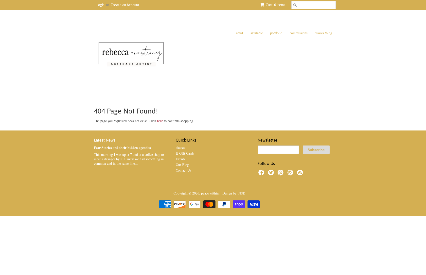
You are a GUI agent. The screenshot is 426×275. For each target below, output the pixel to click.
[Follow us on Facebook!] (262, 174)
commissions (298, 33)
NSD (241, 193)
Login (100, 5)
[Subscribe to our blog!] (300, 174)
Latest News (104, 140)
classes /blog (323, 33)
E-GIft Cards (185, 153)
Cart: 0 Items (275, 5)
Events (180, 159)
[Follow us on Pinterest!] (281, 174)
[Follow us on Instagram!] (291, 174)
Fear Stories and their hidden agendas (122, 147)
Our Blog (182, 164)
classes (180, 147)
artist (239, 33)
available (256, 33)
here (160, 120)
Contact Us (183, 170)
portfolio (276, 33)
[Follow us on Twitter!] (271, 174)
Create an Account (125, 5)
